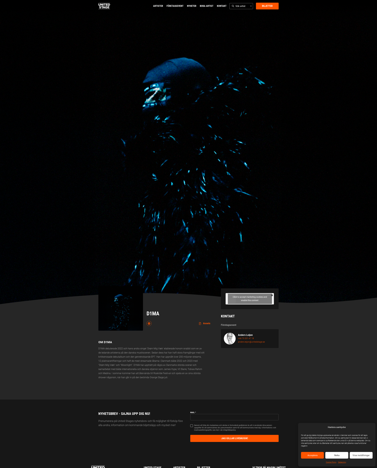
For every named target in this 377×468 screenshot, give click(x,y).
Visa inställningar (361, 455)
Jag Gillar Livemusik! (234, 438)
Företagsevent (175, 6)
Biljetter (267, 6)
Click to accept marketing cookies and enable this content (250, 298)
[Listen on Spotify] (149, 323)
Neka (336, 455)
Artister (158, 6)
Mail (193, 412)
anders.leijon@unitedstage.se (251, 342)
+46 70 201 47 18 (246, 338)
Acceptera (312, 455)
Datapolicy (342, 462)
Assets (206, 323)
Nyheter (191, 6)
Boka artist (206, 6)
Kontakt (221, 6)
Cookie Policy (331, 462)
